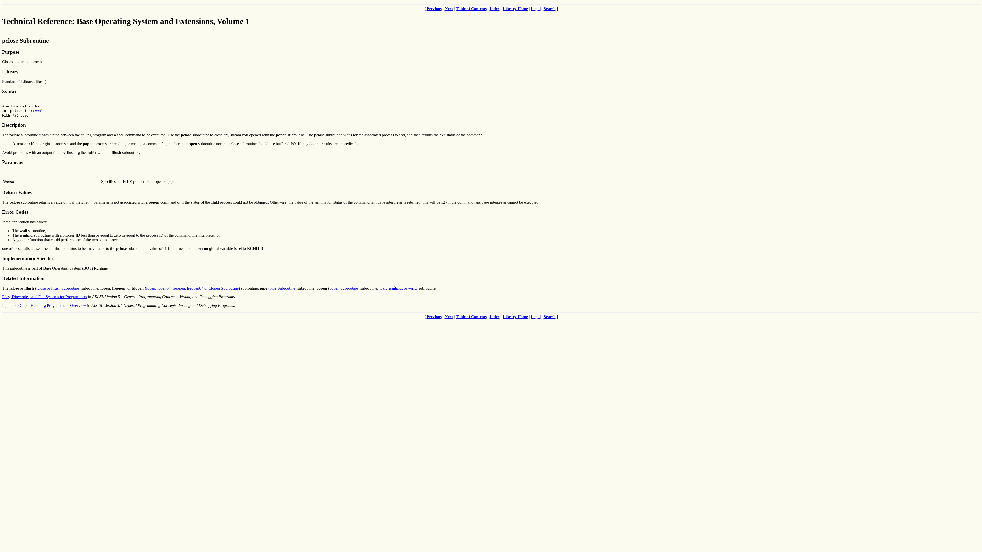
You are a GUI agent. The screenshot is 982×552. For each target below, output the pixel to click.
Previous (434, 9)
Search (550, 9)
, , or (398, 288)
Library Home (515, 9)
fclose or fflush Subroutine (57, 288)
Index (495, 9)
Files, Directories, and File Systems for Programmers (44, 297)
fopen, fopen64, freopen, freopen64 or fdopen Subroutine (192, 288)
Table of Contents (471, 9)
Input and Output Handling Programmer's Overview (44, 305)
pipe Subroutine (282, 288)
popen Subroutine (343, 288)
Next (449, 9)
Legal (536, 9)
